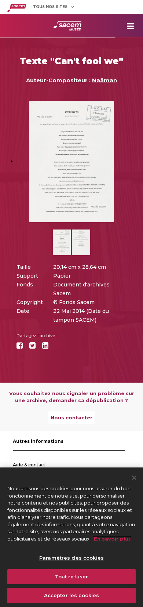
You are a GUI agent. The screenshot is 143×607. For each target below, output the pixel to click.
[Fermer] (134, 478)
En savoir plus (111, 539)
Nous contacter (71, 417)
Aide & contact (29, 464)
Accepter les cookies (71, 595)
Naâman (104, 80)
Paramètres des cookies (71, 558)
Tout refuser (71, 576)
